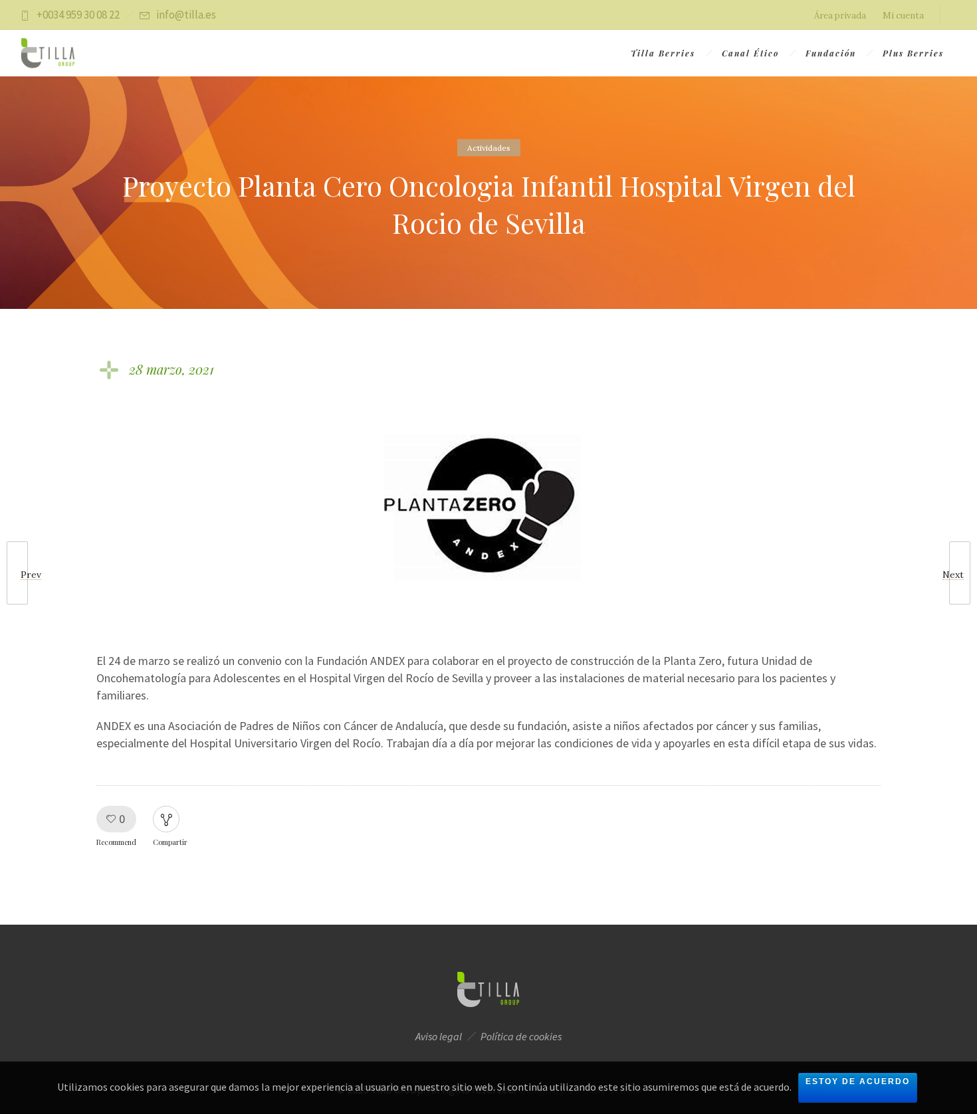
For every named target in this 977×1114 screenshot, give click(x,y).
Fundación (831, 53)
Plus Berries (913, 53)
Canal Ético (750, 53)
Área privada (840, 15)
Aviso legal (438, 1036)
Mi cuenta (903, 15)
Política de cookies (521, 1036)
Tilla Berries (663, 53)
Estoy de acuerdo (858, 1081)
